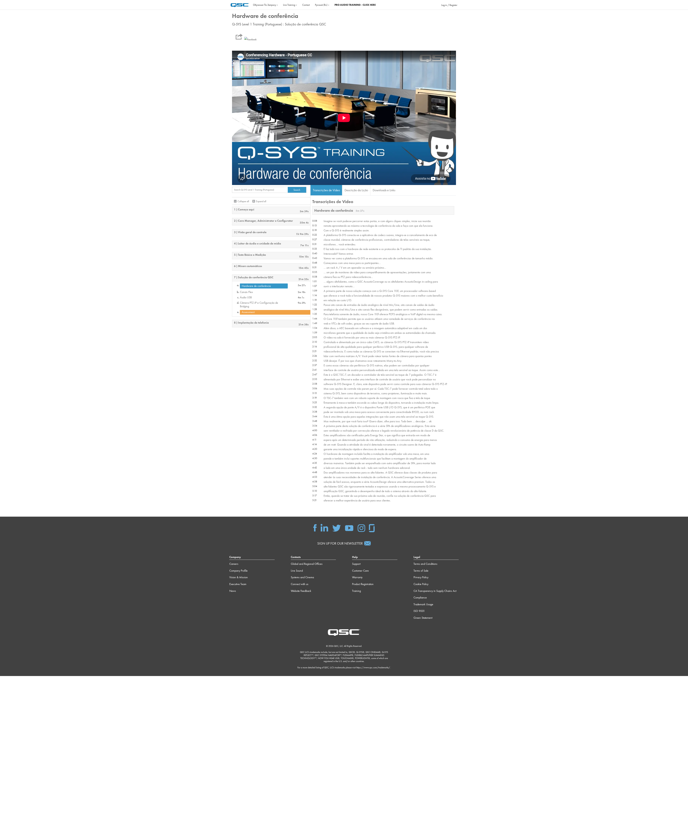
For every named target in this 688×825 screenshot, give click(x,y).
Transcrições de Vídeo (326, 190)
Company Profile (238, 571)
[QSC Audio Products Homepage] (344, 632)
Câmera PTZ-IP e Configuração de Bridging (259, 304)
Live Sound (297, 571)
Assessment (248, 312)
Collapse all (243, 201)
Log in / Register (449, 5)
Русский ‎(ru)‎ (321, 4)
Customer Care (360, 571)
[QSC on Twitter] (336, 527)
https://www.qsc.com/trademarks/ (373, 667)
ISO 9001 (419, 611)
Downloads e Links (384, 190)
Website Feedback (301, 591)
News (232, 591)
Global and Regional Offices (306, 564)
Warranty (357, 577)
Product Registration (363, 584)
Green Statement (423, 618)
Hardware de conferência (256, 286)
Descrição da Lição (356, 190)
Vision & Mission (238, 577)
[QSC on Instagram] (361, 527)
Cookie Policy (421, 584)
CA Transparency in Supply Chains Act (435, 591)
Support (356, 564)
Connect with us (299, 584)
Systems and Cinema (302, 577)
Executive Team (237, 584)
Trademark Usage (423, 604)
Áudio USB (246, 297)
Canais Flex (246, 292)
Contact (306, 4)
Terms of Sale (421, 571)
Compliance (420, 597)
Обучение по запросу (264, 4)
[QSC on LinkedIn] (324, 527)
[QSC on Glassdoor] (372, 527)
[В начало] (239, 4)
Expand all (261, 201)
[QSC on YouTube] (349, 527)
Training (356, 591)
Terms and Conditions (425, 564)
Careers (233, 564)
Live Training (289, 4)
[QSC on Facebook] (315, 527)
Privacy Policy (421, 577)
